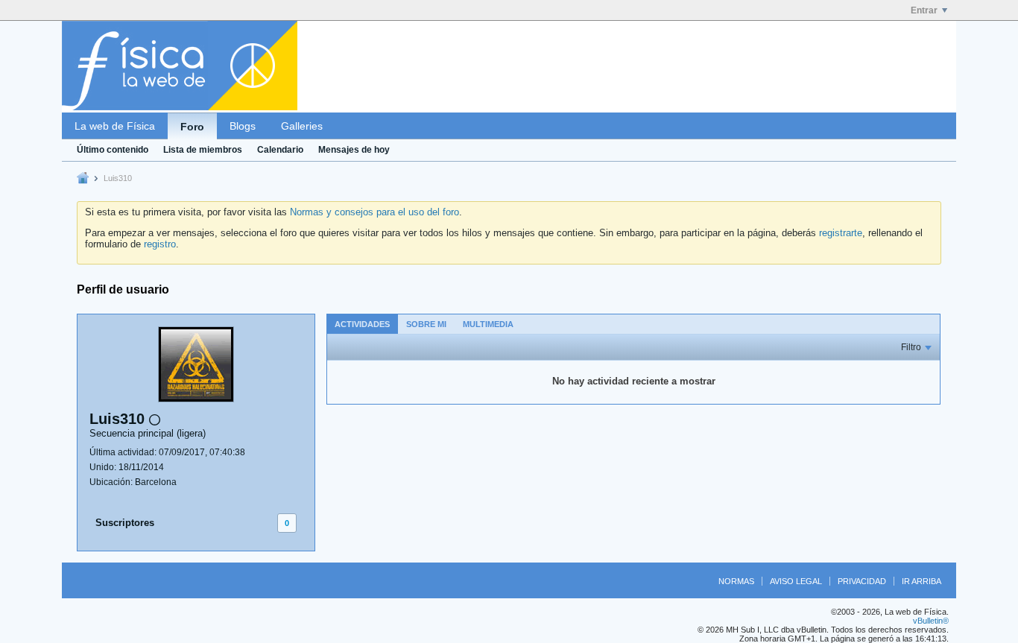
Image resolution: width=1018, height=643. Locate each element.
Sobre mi (426, 324)
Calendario (280, 150)
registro (160, 244)
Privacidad (862, 581)
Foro (192, 127)
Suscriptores (124, 522)
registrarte (840, 232)
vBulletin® (931, 620)
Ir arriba (921, 581)
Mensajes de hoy (354, 150)
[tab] (362, 324)
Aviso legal (796, 581)
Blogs (243, 126)
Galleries (302, 126)
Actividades (362, 324)
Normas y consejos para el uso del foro (374, 212)
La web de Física (115, 126)
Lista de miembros (202, 150)
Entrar (924, 10)
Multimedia (488, 324)
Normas (736, 581)
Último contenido (112, 150)
